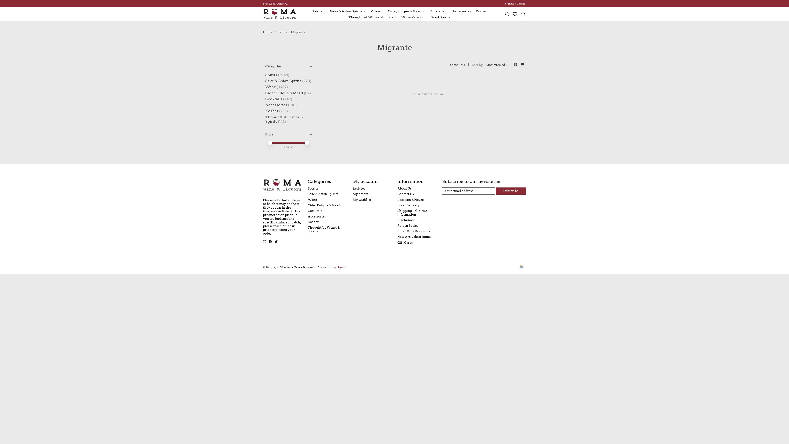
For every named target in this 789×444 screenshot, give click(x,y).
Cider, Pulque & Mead (284, 93)
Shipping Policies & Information (412, 212)
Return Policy (408, 226)
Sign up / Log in (515, 3)
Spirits (271, 75)
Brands (281, 32)
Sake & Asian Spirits (283, 81)
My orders (360, 194)
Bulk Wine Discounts (413, 231)
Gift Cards (405, 242)
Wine (270, 87)
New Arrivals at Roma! (414, 237)
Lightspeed (339, 266)
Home (267, 32)
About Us (404, 188)
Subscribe (510, 191)
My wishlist (362, 200)
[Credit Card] (521, 267)
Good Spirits (440, 17)
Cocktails (273, 99)
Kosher (481, 11)
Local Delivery (408, 205)
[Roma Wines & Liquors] (280, 14)
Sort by (477, 65)
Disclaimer (405, 220)
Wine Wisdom (413, 17)
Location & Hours (410, 200)
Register (359, 188)
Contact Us (405, 194)
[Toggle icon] (507, 14)
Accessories (461, 11)
